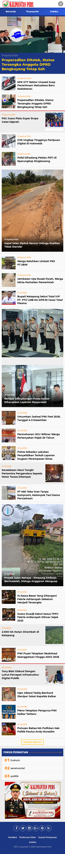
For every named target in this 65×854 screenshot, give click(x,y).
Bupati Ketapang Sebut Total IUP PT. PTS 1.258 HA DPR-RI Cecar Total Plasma (40, 300)
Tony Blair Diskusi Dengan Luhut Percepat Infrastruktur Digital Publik (20, 675)
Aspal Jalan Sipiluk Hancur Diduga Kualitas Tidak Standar (32, 245)
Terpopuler (32, 11)
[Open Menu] (60, 3)
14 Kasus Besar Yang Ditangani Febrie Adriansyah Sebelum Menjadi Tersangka (37, 599)
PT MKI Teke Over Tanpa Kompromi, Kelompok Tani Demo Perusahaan (38, 495)
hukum (15, 760)
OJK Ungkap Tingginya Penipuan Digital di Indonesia (38, 141)
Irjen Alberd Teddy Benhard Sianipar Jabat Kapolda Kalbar (36, 694)
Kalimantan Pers (43, 847)
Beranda (11, 11)
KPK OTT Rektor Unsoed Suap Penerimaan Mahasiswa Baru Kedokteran (36, 85)
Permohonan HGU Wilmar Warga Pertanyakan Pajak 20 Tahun (38, 436)
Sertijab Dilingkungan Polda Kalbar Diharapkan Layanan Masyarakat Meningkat (27, 401)
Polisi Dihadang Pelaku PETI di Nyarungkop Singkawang (37, 159)
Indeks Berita (32, 742)
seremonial (18, 768)
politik (15, 776)
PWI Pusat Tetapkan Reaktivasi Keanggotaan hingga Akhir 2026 (38, 655)
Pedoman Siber (27, 837)
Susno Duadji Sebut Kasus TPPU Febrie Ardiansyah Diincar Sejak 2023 (37, 617)
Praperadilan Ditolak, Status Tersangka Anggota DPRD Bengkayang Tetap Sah (28, 64)
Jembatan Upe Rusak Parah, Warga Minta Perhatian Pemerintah (40, 280)
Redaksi (12, 837)
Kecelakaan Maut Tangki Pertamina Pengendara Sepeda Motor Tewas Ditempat (22, 473)
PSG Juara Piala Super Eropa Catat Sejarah (20, 120)
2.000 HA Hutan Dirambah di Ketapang (20, 633)
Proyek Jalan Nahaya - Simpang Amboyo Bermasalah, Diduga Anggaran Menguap (30, 579)
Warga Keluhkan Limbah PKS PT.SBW (36, 263)
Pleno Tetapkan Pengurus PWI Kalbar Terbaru (37, 712)
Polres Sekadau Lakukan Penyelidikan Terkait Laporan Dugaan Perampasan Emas (36, 455)
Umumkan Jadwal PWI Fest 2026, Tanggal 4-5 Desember (38, 418)
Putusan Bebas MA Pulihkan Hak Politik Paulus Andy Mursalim (38, 730)
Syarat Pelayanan (47, 837)
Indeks (54, 11)
